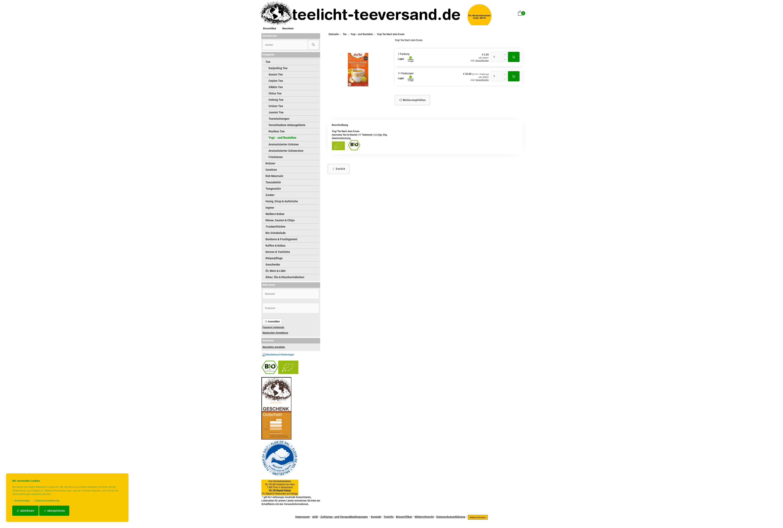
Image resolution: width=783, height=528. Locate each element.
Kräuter (270, 163)
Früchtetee (276, 157)
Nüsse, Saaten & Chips (280, 220)
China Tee (275, 93)
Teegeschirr (273, 188)
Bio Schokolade (275, 233)
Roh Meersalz (274, 176)
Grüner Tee (276, 106)
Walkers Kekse (274, 214)
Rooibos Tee (277, 131)
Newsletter (288, 28)
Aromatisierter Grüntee (284, 144)
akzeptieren (55, 510)
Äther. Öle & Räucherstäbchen (284, 277)
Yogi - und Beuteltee (282, 137)
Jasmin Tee (276, 112)
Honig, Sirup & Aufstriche (281, 201)
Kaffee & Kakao (275, 245)
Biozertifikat (269, 28)
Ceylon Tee (276, 80)
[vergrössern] (358, 69)
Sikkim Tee (276, 87)
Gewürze (271, 169)
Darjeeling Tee (278, 68)
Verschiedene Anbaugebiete (287, 125)
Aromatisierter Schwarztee (286, 150)
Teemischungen (279, 118)
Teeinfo (389, 516)
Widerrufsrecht (424, 516)
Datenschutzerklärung (46, 500)
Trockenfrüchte (275, 226)
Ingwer (269, 207)
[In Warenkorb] (514, 57)
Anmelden (273, 321)
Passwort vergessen (273, 327)
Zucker (269, 195)
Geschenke (272, 264)
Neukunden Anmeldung (275, 332)
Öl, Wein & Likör (275, 270)
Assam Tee (276, 74)
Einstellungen (22, 500)
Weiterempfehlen (414, 100)
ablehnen (27, 510)
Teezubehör (273, 182)
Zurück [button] (340, 168)
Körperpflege (274, 258)
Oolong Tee (276, 99)
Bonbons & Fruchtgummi (281, 239)
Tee (267, 61)
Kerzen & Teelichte (277, 251)
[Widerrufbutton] (478, 516)
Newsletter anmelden (273, 347)
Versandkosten (482, 60)
